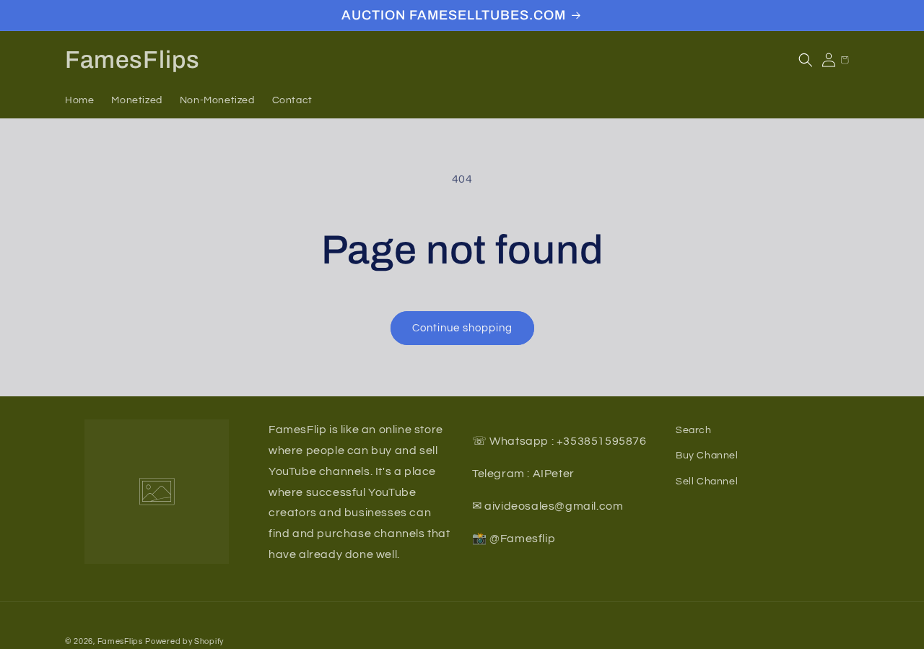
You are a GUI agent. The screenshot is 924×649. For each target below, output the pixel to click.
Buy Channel (707, 455)
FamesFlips (120, 641)
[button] (805, 60)
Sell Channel (707, 481)
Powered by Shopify (184, 641)
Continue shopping (462, 328)
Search (694, 430)
